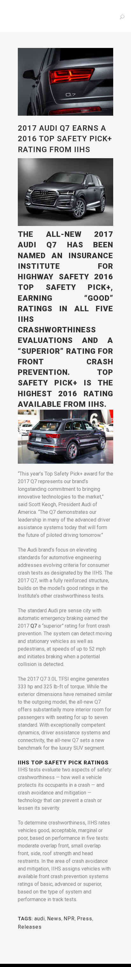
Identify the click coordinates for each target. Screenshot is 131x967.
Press (84, 919)
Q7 (34, 626)
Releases (30, 927)
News (54, 919)
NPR (69, 919)
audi (39, 919)
